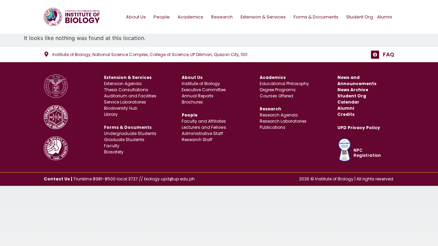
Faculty (111, 146)
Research (222, 17)
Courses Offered (276, 96)
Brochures (192, 102)
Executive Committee (204, 90)
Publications (272, 127)
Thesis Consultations (126, 90)
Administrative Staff (202, 133)
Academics (190, 17)
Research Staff (197, 139)
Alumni (384, 17)
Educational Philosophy (284, 83)
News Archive (352, 90)
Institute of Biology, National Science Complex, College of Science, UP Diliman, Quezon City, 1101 (149, 54)
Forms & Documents (316, 17)
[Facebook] (375, 55)
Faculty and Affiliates (204, 121)
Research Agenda (279, 115)
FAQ (388, 54)
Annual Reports (198, 96)
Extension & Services (263, 17)
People (162, 17)
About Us (136, 17)
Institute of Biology (201, 83)
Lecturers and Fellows (204, 127)
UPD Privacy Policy (358, 128)
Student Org (359, 17)
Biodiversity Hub (120, 108)
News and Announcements (356, 80)
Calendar (348, 102)
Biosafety (114, 152)
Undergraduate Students (130, 133)
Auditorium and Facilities (130, 96)
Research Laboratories (283, 121)
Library (111, 114)
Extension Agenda (123, 83)
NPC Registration (367, 152)
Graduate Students (124, 139)
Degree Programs (278, 90)
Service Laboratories (125, 102)
